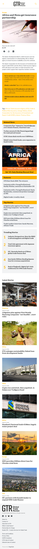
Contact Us (5, 521)
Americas (5, 308)
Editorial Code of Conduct (8, 542)
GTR (5, 47)
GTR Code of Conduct (8, 540)
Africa (4, 347)
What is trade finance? (8, 525)
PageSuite (11, 546)
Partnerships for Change (8, 528)
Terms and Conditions (7, 533)
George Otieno (22, 111)
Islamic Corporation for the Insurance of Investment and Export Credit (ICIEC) (17, 113)
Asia (3, 493)
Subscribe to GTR (6, 523)
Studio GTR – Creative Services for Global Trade (14, 530)
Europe (4, 12)
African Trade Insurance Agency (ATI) (17, 108)
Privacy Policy (5, 536)
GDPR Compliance (7, 538)
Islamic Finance (21, 115)
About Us (4, 519)
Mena (28, 115)
